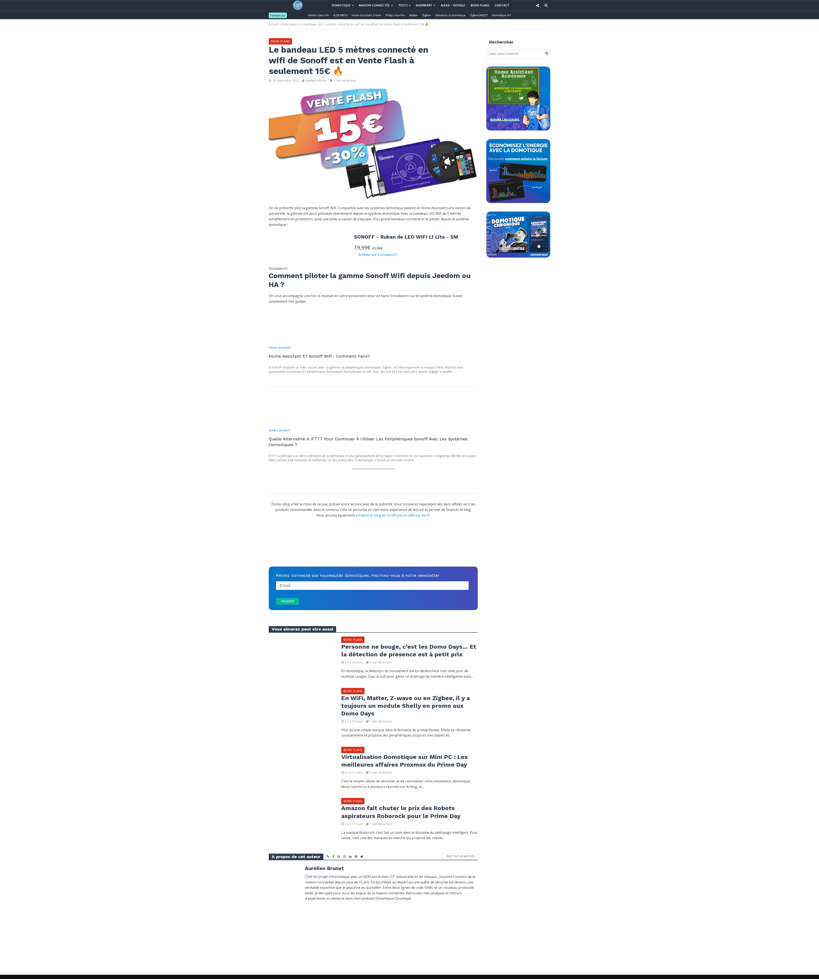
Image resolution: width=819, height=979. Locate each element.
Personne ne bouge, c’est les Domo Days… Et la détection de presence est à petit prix (408, 650)
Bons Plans (480, 5)
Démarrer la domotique (450, 15)
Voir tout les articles (460, 856)
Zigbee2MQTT (479, 15)
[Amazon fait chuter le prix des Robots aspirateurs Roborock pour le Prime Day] (301, 819)
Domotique (341, 5)
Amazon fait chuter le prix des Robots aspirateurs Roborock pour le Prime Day (400, 812)
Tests (403, 5)
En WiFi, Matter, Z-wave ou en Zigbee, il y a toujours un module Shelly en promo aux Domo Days (405, 706)
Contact (502, 5)
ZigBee (426, 15)
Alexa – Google (453, 5)
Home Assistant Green (366, 15)
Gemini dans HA (318, 15)
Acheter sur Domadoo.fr (377, 254)
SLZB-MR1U (340, 15)
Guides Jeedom (279, 430)
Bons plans (289, 24)
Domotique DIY (501, 15)
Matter (413, 15)
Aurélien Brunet (316, 80)
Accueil (273, 24)
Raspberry (424, 5)
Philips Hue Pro (395, 15)
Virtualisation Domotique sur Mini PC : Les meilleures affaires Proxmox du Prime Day (404, 760)
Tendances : (278, 15)
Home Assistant (280, 347)
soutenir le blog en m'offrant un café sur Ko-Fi (393, 515)
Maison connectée (374, 5)
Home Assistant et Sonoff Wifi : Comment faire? (319, 356)
